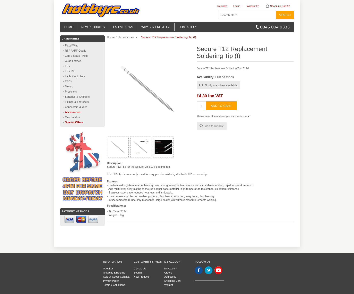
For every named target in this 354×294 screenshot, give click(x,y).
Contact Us (140, 268)
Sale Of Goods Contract (116, 276)
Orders (168, 272)
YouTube (218, 270)
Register (222, 6)
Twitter (208, 270)
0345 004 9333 (275, 27)
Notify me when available (221, 85)
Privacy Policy (111, 280)
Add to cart (221, 105)
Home (68, 27)
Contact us (188, 27)
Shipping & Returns (114, 272)
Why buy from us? (155, 27)
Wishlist (168, 285)
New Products (93, 27)
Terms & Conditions (114, 285)
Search (285, 15)
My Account (170, 268)
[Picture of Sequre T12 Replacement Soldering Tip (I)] (118, 147)
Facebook (199, 270)
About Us (108, 268)
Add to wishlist (214, 126)
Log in (236, 6)
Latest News (123, 27)
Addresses (170, 276)
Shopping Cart (172, 280)
